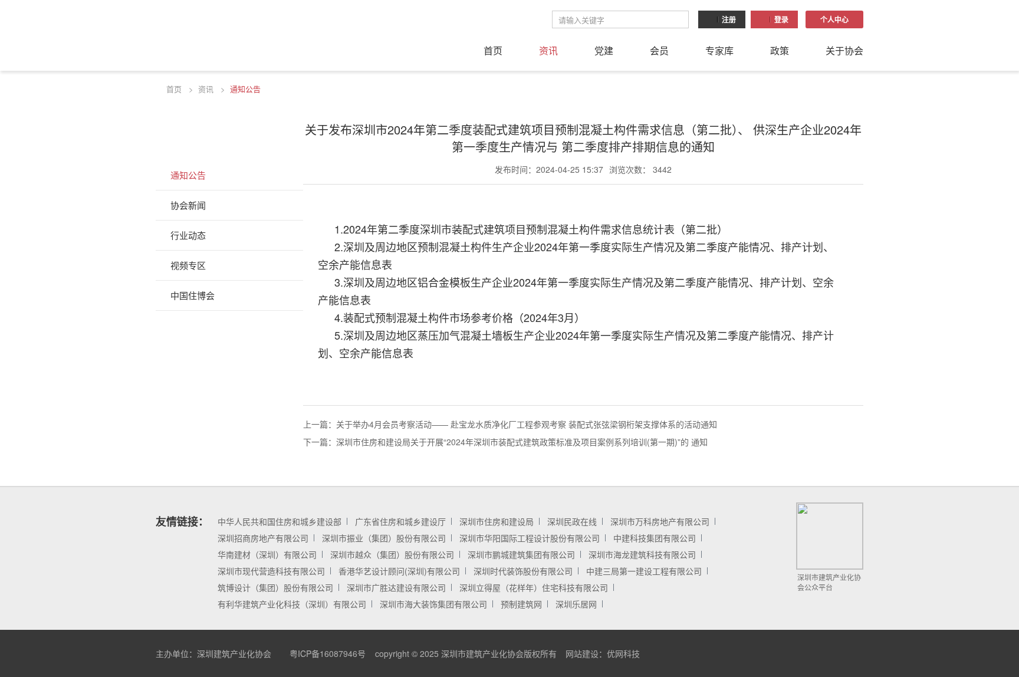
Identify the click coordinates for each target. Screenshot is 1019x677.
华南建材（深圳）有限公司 (267, 554)
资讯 (548, 50)
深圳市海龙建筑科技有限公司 (642, 554)
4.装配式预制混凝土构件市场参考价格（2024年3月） (459, 317)
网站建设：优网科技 (603, 653)
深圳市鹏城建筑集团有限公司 (521, 554)
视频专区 (188, 265)
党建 (603, 50)
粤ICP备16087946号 (328, 653)
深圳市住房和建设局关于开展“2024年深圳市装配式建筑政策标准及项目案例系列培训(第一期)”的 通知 (522, 442)
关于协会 (844, 50)
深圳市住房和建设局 (496, 521)
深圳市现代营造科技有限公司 (271, 571)
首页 (493, 50)
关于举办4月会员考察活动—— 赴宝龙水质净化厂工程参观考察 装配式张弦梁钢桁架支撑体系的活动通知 (526, 424)
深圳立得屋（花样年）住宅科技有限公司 (533, 587)
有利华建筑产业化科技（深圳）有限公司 (292, 604)
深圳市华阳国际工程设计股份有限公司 (529, 538)
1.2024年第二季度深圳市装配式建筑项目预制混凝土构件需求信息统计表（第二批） (531, 228)
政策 (779, 50)
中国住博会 (192, 295)
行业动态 (188, 235)
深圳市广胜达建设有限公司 (396, 587)
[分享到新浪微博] (827, 653)
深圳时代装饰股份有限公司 (523, 571)
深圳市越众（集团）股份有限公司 (392, 554)
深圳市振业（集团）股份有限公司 (384, 538)
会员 (659, 50)
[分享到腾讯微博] (853, 653)
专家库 (719, 50)
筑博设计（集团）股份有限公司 (275, 587)
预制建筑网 (521, 604)
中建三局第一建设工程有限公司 (644, 571)
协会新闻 (188, 205)
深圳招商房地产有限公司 (263, 538)
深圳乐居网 (576, 604)
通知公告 (245, 88)
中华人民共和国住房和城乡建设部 (279, 521)
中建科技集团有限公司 (654, 538)
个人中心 (834, 19)
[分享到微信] (800, 653)
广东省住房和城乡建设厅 (400, 521)
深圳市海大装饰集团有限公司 (433, 604)
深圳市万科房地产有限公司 (659, 521)
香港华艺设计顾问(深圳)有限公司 (399, 571)
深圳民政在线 (572, 521)
